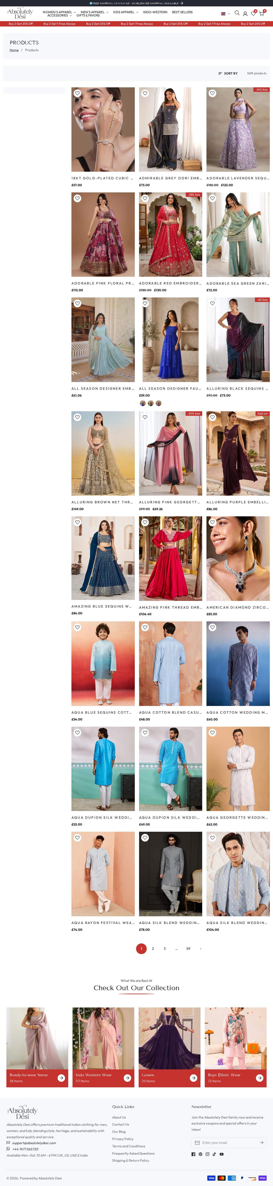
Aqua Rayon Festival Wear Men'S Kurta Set (103, 923)
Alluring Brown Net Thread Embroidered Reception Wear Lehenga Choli (103, 502)
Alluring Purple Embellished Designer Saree (238, 502)
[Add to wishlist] (77, 93)
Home (14, 50)
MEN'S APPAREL (93, 12)
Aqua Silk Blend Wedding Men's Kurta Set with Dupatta (238, 923)
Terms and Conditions (128, 1146)
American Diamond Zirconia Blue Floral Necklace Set (238, 607)
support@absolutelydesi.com (34, 1143)
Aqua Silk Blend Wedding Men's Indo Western (170, 923)
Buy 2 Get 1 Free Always (40, 24)
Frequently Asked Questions (133, 1153)
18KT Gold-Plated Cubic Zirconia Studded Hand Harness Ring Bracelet (103, 178)
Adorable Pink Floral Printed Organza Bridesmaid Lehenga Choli (103, 283)
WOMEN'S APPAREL (57, 12)
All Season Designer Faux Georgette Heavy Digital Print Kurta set (170, 388)
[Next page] (200, 948)
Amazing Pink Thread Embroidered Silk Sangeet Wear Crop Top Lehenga (170, 607)
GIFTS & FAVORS (88, 15)
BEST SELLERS (182, 12)
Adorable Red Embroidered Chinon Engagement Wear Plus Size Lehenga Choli (170, 283)
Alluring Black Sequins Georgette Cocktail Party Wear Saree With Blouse (238, 388)
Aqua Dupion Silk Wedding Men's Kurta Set (103, 817)
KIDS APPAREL (123, 12)
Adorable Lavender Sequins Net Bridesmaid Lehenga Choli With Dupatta (238, 178)
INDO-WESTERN (155, 12)
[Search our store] (238, 14)
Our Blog (119, 1131)
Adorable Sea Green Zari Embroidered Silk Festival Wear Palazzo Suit (238, 283)
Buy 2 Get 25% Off (79, 24)
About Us (119, 1117)
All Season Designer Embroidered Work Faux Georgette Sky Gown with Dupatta (103, 388)
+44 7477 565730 (25, 1149)
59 (188, 948)
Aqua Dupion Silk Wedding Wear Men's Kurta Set (170, 817)
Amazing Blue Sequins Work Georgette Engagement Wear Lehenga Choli (103, 606)
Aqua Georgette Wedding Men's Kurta (238, 817)
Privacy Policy (123, 1139)
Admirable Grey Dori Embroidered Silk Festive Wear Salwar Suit (170, 178)
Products (32, 50)
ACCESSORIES (57, 15)
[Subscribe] (262, 1143)
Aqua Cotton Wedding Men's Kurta (238, 712)
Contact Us (120, 1124)
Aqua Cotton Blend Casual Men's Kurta (170, 712)
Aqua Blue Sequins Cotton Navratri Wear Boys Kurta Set (103, 712)
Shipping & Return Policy (130, 1160)
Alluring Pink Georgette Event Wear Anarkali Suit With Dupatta (170, 502)
